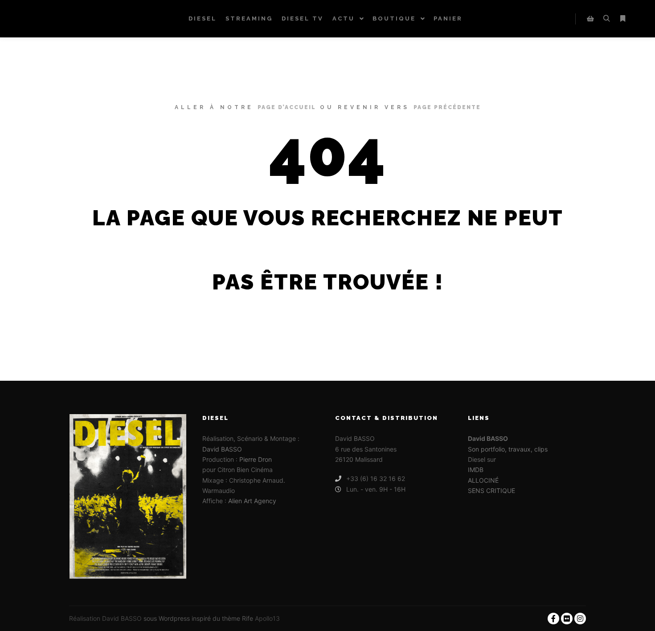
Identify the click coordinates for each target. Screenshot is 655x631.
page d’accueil (287, 107)
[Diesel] (46, 18)
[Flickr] (567, 618)
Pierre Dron (255, 459)
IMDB (475, 469)
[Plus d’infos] (622, 18)
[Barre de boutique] (590, 18)
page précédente (447, 107)
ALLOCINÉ (483, 480)
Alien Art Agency (252, 501)
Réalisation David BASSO (105, 618)
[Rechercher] (606, 18)
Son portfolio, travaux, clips (508, 449)
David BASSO (222, 449)
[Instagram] (580, 618)
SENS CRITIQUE (491, 490)
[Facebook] (553, 618)
